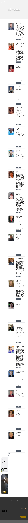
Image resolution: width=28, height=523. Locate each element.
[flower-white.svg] (6, 511)
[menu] (25, 3)
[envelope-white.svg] (3, 511)
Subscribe (4, 468)
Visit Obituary (19, 39)
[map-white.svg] (4, 511)
